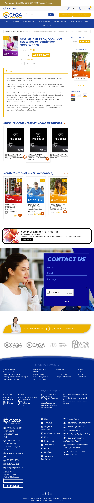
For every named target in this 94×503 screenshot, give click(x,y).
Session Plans (60, 369)
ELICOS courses (61, 374)
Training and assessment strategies (15, 377)
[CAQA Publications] (12, 14)
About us (48, 422)
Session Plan (29, 59)
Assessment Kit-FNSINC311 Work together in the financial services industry (35, 208)
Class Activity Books (40, 377)
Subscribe (13, 486)
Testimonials (49, 444)
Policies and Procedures (11, 379)
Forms (80, 374)
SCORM (36, 372)
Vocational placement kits (12, 374)
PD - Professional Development (24, 404)
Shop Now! (80, 78)
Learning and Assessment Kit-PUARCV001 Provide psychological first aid (12, 208)
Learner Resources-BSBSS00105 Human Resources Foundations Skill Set (37, 157)
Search (84, 41)
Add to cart (41, 55)
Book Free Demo (66, 15)
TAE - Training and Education (24, 400)
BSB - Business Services (8, 400)
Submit (66, 301)
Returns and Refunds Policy (79, 422)
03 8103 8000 (57, 328)
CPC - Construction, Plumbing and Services (75, 399)
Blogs (46, 437)
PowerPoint (60, 372)
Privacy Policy (73, 419)
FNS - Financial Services (8, 404)
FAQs (46, 448)
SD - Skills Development (26, 395)
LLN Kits (81, 369)
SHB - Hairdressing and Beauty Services (49, 406)
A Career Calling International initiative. (58, 498)
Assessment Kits (9, 369)
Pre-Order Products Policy (78, 434)
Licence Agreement (75, 426)
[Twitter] (27, 63)
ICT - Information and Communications (48, 395)
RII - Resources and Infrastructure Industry (75, 403)
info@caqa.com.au (14, 467)
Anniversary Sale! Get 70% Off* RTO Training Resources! (30, 3)
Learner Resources (39, 369)
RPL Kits (81, 372)
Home (7, 31)
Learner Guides (38, 374)
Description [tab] (11, 71)
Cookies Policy (73, 430)
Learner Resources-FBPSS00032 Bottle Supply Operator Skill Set (15, 156)
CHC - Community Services (27, 397)
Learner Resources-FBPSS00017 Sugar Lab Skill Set (59, 156)
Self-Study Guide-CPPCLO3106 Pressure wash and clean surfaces (58, 207)
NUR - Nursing (8, 397)
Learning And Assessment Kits (13, 372)
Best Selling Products (21, 31)
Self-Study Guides (39, 379)
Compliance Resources (64, 377)
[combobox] (38, 15)
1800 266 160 (71, 328)
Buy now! (27, 240)
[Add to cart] (25, 157)
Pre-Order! (82, 377)
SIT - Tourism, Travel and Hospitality (49, 399)
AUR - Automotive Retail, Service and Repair (76, 395)
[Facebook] (21, 63)
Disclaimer (49, 452)
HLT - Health (7, 395)
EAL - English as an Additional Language (48, 403)
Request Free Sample (81, 15)
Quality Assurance (52, 433)
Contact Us (49, 441)
